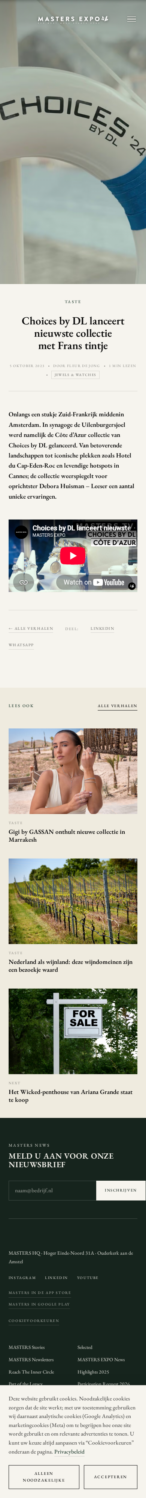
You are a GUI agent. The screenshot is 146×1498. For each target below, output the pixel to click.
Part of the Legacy (26, 1384)
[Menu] (131, 19)
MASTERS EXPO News (101, 1359)
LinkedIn (102, 628)
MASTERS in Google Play (39, 1304)
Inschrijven (121, 1190)
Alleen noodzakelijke (44, 1477)
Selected (84, 1347)
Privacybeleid (69, 1451)
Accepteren (110, 1476)
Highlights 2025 (93, 1372)
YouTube (88, 1277)
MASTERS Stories (27, 1347)
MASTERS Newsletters (31, 1359)
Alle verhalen (117, 705)
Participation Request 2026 (103, 1384)
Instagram (22, 1277)
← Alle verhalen (31, 628)
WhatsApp (21, 644)
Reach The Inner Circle (31, 1372)
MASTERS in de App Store (40, 1292)
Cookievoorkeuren (34, 1320)
